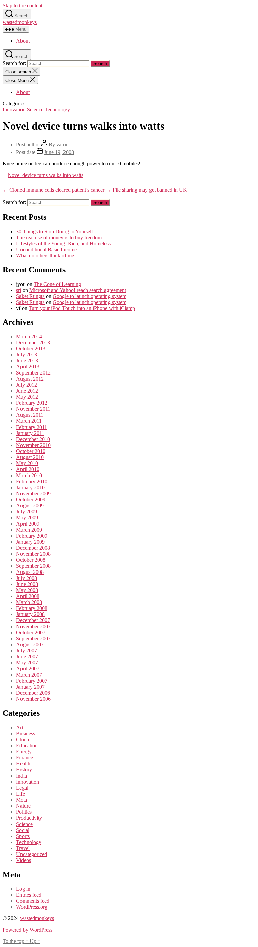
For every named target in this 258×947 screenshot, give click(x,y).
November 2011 (33, 409)
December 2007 (33, 620)
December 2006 (33, 693)
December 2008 (33, 548)
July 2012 (26, 385)
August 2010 (30, 457)
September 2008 (33, 566)
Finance (24, 757)
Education (27, 745)
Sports (23, 836)
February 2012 (31, 403)
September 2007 (33, 638)
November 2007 (33, 626)
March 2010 (29, 475)
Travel (23, 848)
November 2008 (33, 554)
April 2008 (27, 596)
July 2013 (26, 354)
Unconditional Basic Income (46, 249)
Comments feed (32, 901)
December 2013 (33, 342)
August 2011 (29, 415)
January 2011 (30, 433)
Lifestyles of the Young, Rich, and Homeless (63, 243)
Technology (57, 109)
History (24, 769)
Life (20, 794)
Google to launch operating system (89, 296)
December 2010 (33, 439)
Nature (23, 806)
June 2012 (27, 391)
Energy (24, 751)
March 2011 (29, 421)
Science (35, 109)
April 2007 (27, 668)
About (23, 41)
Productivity (29, 818)
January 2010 (30, 487)
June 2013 (27, 360)
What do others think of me (45, 255)
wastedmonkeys (20, 22)
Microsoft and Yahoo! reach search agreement (77, 290)
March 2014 (29, 336)
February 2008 (31, 608)
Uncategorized (31, 854)
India (21, 776)
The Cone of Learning (57, 284)
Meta (21, 800)
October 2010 (30, 451)
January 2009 (30, 542)
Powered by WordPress (27, 930)
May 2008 (27, 590)
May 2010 (27, 463)
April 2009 (27, 524)
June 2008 (27, 584)
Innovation (14, 109)
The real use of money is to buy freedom (59, 237)
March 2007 (29, 675)
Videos (23, 860)
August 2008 (30, 572)
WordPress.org (31, 907)
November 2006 (33, 699)
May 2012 (27, 397)
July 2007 (26, 650)
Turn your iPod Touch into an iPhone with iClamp (82, 308)
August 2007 (30, 644)
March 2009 (29, 530)
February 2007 (31, 681)
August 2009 (30, 505)
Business (25, 733)
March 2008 (29, 602)
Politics (24, 812)
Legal (22, 788)
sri (18, 290)
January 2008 (30, 614)
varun (62, 144)
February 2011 (31, 427)
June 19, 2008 (59, 152)
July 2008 (26, 578)
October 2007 (30, 632)
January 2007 (30, 687)
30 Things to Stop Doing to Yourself (54, 231)
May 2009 (27, 517)
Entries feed (28, 895)
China (22, 739)
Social (22, 830)
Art (19, 727)
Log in (23, 889)
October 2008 (30, 560)
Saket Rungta (30, 296)
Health (23, 763)
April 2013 (27, 366)
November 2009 (33, 493)
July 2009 (26, 511)
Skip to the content (22, 5)
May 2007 (27, 662)
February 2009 (31, 536)
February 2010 (31, 481)
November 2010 (33, 445)
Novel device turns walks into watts (45, 175)
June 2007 (27, 656)
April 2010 (27, 469)
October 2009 (30, 499)
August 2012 (30, 379)
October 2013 (30, 348)
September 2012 (33, 373)
